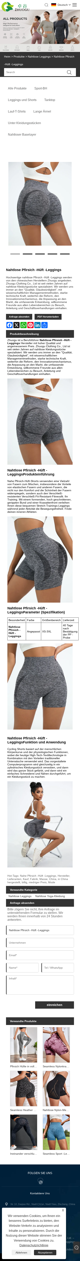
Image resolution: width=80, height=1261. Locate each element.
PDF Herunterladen (48, 316)
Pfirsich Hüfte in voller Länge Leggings (24, 1066)
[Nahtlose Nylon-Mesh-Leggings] (56, 1088)
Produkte (19, 56)
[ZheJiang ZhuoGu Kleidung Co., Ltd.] (15, 10)
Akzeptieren (45, 1252)
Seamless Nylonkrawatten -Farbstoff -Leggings (57, 1066)
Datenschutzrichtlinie (33, 1245)
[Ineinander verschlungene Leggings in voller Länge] (24, 1132)
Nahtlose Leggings (39, 56)
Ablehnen (21, 1252)
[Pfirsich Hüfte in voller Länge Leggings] (24, 1044)
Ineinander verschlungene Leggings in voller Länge (24, 1153)
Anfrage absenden (19, 316)
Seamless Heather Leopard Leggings (24, 1110)
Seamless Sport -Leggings (57, 1153)
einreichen (54, 1005)
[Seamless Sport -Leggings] (56, 1132)
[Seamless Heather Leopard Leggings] (24, 1088)
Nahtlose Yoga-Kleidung (50, 896)
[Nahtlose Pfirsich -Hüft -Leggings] (40, 204)
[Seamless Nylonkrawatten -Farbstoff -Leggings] (56, 1044)
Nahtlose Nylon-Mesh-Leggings (57, 1110)
